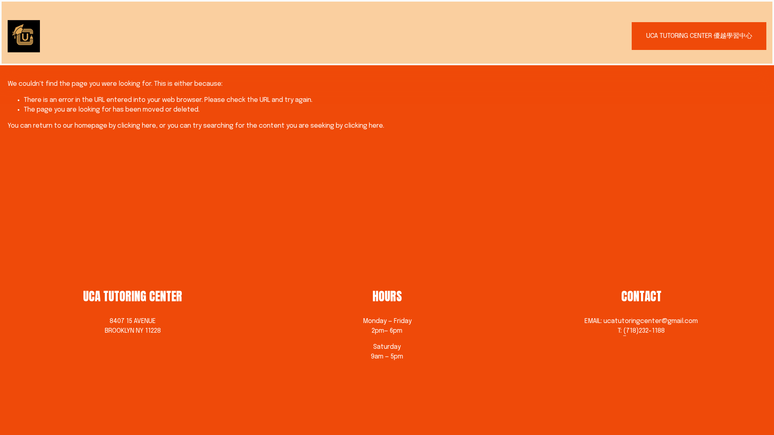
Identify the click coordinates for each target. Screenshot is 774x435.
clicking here (136, 125)
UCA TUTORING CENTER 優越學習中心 (699, 36)
